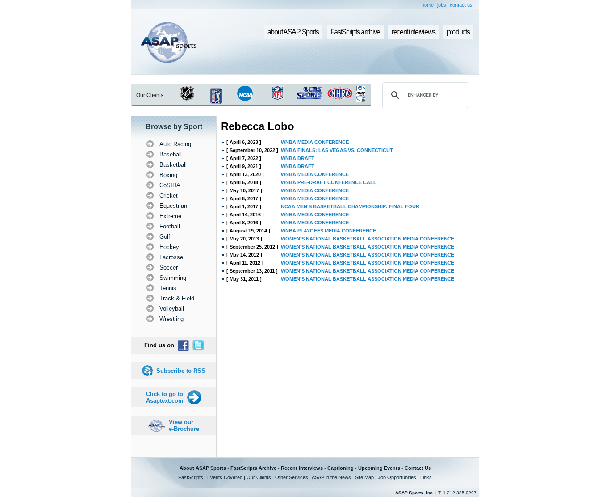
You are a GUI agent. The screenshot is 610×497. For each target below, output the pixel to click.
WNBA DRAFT (297, 158)
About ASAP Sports (203, 468)
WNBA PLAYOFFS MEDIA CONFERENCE (328, 230)
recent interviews (413, 32)
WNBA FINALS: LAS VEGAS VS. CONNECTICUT (337, 150)
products (458, 32)
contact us (461, 5)
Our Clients (259, 477)
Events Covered (224, 477)
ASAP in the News (331, 477)
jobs (441, 5)
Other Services (291, 477)
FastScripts (190, 477)
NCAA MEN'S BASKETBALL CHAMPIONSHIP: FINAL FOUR (350, 206)
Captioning (340, 468)
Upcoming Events (379, 468)
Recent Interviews (302, 468)
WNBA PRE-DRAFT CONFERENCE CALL (328, 182)
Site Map (364, 477)
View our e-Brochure (184, 425)
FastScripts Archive (253, 468)
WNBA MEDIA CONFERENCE (315, 142)
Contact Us (418, 468)
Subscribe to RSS (180, 370)
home (428, 5)
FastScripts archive (355, 32)
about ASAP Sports (293, 32)
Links (426, 477)
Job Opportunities (397, 477)
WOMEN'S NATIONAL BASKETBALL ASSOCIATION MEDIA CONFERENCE (367, 238)
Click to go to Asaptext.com (165, 397)
